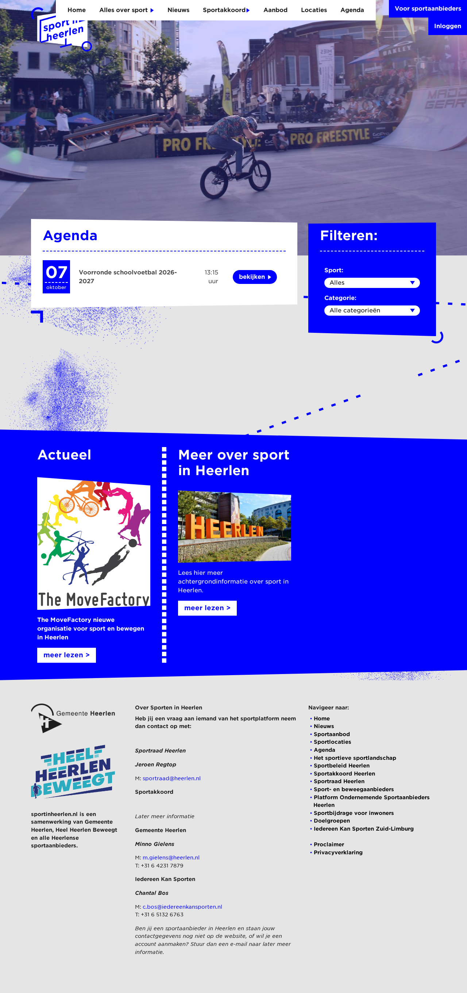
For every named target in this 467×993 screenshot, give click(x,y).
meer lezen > (66, 655)
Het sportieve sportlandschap (355, 758)
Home (76, 10)
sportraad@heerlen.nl (172, 778)
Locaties (314, 10)
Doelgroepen (332, 820)
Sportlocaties (332, 742)
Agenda (352, 10)
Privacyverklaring (338, 852)
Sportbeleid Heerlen (342, 765)
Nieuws (178, 10)
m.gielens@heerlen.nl (171, 857)
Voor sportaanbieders (428, 8)
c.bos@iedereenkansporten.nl (182, 907)
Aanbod (275, 10)
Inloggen (447, 26)
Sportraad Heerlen (339, 781)
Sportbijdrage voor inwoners (354, 813)
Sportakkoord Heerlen (344, 773)
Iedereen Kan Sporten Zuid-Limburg (364, 828)
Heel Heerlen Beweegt (86, 830)
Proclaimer (329, 844)
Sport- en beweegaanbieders (354, 789)
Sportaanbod (332, 734)
